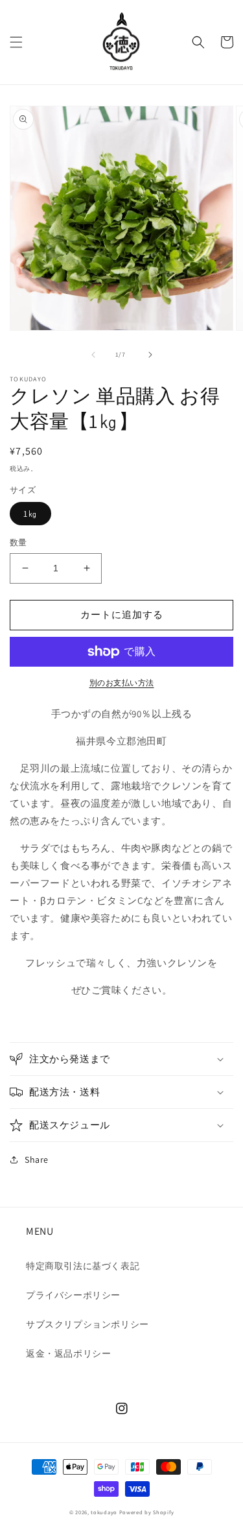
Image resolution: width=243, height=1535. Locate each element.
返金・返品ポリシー (68, 1353)
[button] (16, 42)
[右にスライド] (150, 354)
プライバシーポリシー (73, 1295)
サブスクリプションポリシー (87, 1324)
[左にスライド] (93, 354)
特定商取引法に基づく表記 (82, 1266)
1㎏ (30, 513)
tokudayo (104, 1512)
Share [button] (37, 1159)
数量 (18, 542)
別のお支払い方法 (121, 682)
